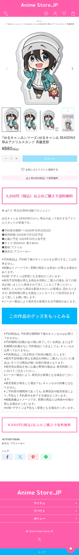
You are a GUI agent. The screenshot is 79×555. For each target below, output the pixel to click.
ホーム (39, 21)
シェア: (6, 451)
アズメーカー (17, 443)
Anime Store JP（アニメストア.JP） (39, 5)
